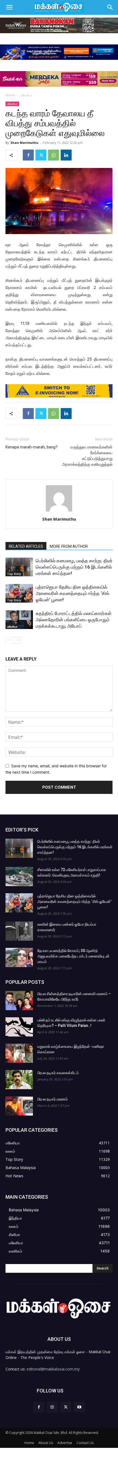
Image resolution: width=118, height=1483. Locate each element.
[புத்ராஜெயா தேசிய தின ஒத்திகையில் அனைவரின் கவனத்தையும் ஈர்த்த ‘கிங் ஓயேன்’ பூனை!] (19, 593)
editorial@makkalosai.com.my (53, 1369)
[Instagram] (52, 1407)
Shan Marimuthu (24, 143)
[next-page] (17, 640)
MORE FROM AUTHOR (69, 546)
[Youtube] (79, 1407)
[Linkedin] (66, 155)
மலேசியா (26, 95)
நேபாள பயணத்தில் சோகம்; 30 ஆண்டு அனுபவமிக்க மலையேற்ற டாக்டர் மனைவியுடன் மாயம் (73, 956)
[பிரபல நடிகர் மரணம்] (19, 1106)
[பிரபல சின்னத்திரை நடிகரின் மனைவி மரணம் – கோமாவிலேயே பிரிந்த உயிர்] (19, 1000)
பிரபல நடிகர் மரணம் (52, 1099)
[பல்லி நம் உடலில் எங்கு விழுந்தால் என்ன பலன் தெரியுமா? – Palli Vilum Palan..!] (19, 1027)
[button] (9, 7)
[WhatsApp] (53, 155)
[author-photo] (59, 511)
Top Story (14, 574)
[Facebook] (28, 155)
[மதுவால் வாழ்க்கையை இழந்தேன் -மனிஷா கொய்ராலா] (19, 1053)
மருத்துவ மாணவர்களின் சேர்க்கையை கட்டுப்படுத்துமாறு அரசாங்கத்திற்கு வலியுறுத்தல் (87, 456)
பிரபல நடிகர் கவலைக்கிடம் (58, 1073)
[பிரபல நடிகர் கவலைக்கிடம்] (19, 1079)
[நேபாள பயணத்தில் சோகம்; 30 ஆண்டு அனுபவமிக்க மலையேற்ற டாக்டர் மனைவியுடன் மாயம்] (19, 957)
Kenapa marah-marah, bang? (31, 447)
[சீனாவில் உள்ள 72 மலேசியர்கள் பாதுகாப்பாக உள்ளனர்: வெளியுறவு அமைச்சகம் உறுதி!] (19, 876)
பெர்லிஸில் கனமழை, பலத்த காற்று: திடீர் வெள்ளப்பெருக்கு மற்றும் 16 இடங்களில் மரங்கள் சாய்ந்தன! (74, 567)
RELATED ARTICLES (26, 546)
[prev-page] (8, 640)
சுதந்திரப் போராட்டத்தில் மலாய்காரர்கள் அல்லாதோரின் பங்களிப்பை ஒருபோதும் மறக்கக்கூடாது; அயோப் (74, 620)
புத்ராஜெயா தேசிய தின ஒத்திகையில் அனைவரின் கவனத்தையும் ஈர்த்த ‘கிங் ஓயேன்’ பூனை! (72, 593)
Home (10, 95)
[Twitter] (40, 155)
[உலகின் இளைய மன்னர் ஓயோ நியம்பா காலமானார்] (19, 931)
